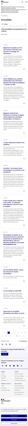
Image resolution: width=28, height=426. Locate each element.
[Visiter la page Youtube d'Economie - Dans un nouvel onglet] (17, 365)
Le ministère (3, 378)
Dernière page (24, 336)
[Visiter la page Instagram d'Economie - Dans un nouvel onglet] (14, 365)
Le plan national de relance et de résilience (13, 143)
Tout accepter (14, 416)
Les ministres (3, 376)
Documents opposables (5, 390)
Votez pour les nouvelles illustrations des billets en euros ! (13, 313)
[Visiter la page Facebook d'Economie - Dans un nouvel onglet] (10, 365)
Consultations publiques (19, 385)
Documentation (17, 390)
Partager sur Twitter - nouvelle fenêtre (6, 344)
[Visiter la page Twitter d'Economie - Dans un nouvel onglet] (2, 365)
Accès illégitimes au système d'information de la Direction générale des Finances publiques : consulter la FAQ (14, 81)
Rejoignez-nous (4, 380)
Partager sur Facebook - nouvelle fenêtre (2, 344)
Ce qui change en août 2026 (12, 291)
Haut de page (23, 341)
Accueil (2, 373)
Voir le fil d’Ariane (4, 15)
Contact (2, 385)
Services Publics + (18, 394)
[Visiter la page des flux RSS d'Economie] (21, 365)
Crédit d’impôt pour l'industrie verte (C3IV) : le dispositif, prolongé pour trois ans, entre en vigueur (13, 203)
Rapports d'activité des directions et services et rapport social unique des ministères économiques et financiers (13, 116)
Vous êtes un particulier (19, 373)
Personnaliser (14, 423)
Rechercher (22, 2)
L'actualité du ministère (19, 378)
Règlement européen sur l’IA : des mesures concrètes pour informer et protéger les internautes (13, 50)
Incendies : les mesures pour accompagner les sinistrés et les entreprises (13, 170)
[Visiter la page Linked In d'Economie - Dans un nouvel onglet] (6, 365)
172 (17, 335)
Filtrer (6, 24)
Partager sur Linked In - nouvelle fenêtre (10, 344)
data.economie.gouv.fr (19, 392)
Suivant (20, 336)
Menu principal (26, 2)
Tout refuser (14, 419)
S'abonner (4, 354)
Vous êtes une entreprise (19, 376)
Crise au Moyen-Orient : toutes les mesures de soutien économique (13, 271)
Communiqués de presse (19, 380)
